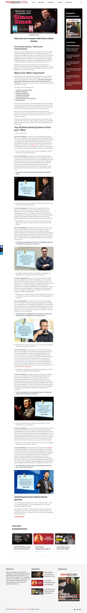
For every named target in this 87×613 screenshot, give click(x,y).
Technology (41, 2)
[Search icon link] (81, 2)
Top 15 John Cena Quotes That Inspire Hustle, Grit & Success (72, 77)
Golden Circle (34, 145)
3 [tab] (44, 556)
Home (33, 2)
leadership (49, 447)
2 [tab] (43, 556)
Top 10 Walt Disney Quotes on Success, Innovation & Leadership (73, 56)
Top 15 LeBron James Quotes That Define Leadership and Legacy (73, 70)
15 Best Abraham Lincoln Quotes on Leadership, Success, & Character (72, 50)
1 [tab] (41, 556)
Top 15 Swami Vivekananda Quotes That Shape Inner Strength (73, 63)
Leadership (50, 2)
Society (37, 35)
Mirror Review (68, 2)
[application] (44, 2)
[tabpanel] (22, 544)
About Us (60, 2)
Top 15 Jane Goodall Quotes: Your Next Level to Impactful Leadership (73, 84)
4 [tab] (45, 556)
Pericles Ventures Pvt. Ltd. (22, 609)
